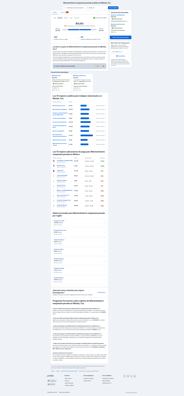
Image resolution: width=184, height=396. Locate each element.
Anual (54, 18)
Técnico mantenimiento (59, 118)
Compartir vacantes (89, 378)
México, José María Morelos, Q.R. (66, 190)
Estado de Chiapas (59, 268)
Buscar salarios (106, 380)
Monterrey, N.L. (61, 165)
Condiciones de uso (52, 392)
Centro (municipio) (62, 175)
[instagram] (127, 376)
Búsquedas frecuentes (108, 378)
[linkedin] (134, 376)
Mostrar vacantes (100, 105)
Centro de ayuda (69, 383)
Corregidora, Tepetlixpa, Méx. (65, 160)
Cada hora (76, 18)
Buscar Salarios (113, 7)
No (102, 66)
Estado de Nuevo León (60, 230)
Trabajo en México (69, 385)
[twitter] (131, 376)
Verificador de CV (106, 383)
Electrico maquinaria (58, 131)
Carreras (67, 380)
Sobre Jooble (68, 378)
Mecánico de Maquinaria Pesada (58, 76)
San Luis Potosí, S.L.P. (63, 195)
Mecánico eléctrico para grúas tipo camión (80, 76)
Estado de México (59, 258)
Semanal (66, 18)
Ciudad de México (62, 205)
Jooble (135, 392)
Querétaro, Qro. (61, 185)
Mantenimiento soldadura (60, 109)
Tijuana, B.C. (60, 170)
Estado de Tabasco (59, 239)
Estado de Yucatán (59, 220)
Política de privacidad (119, 63)
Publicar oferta (87, 380)
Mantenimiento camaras (59, 140)
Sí (96, 66)
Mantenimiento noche (59, 105)
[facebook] (124, 376)
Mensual (60, 18)
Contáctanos (101, 292)
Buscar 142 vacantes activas (121, 37)
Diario (71, 18)
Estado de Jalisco (62, 180)
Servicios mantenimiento (60, 122)
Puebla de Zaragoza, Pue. (64, 200)
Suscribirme (121, 56)
